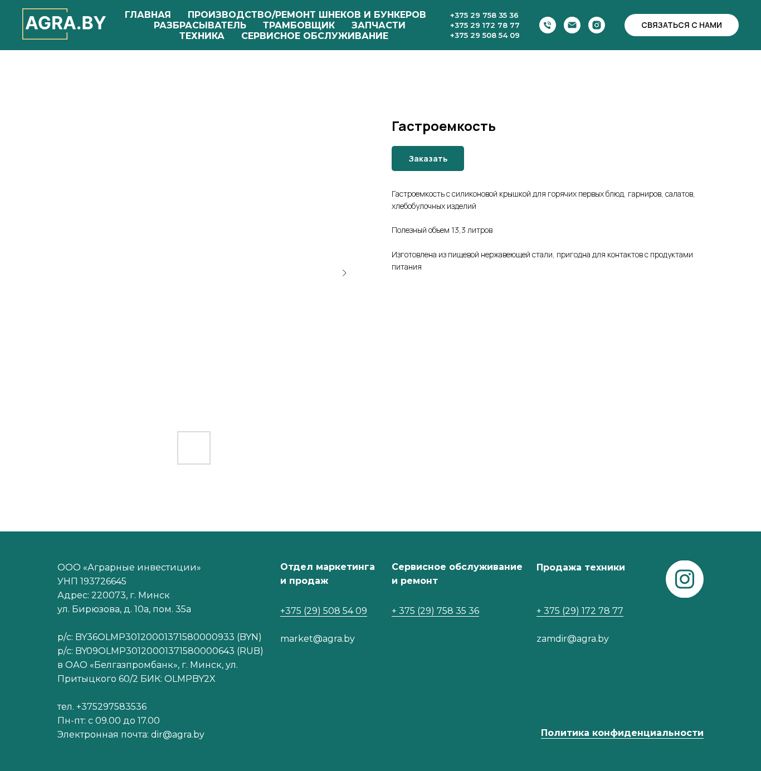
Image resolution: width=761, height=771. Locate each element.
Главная (148, 14)
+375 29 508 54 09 (485, 35)
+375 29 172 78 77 (485, 25)
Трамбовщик (299, 25)
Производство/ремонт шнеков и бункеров (307, 14)
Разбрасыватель (200, 25)
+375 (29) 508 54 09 (323, 611)
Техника (202, 36)
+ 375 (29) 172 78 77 (579, 611)
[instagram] (596, 25)
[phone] (547, 25)
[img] (685, 579)
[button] (682, 25)
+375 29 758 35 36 (484, 15)
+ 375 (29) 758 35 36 (435, 611)
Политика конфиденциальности (622, 733)
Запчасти (379, 25)
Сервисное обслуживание (314, 36)
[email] (572, 25)
